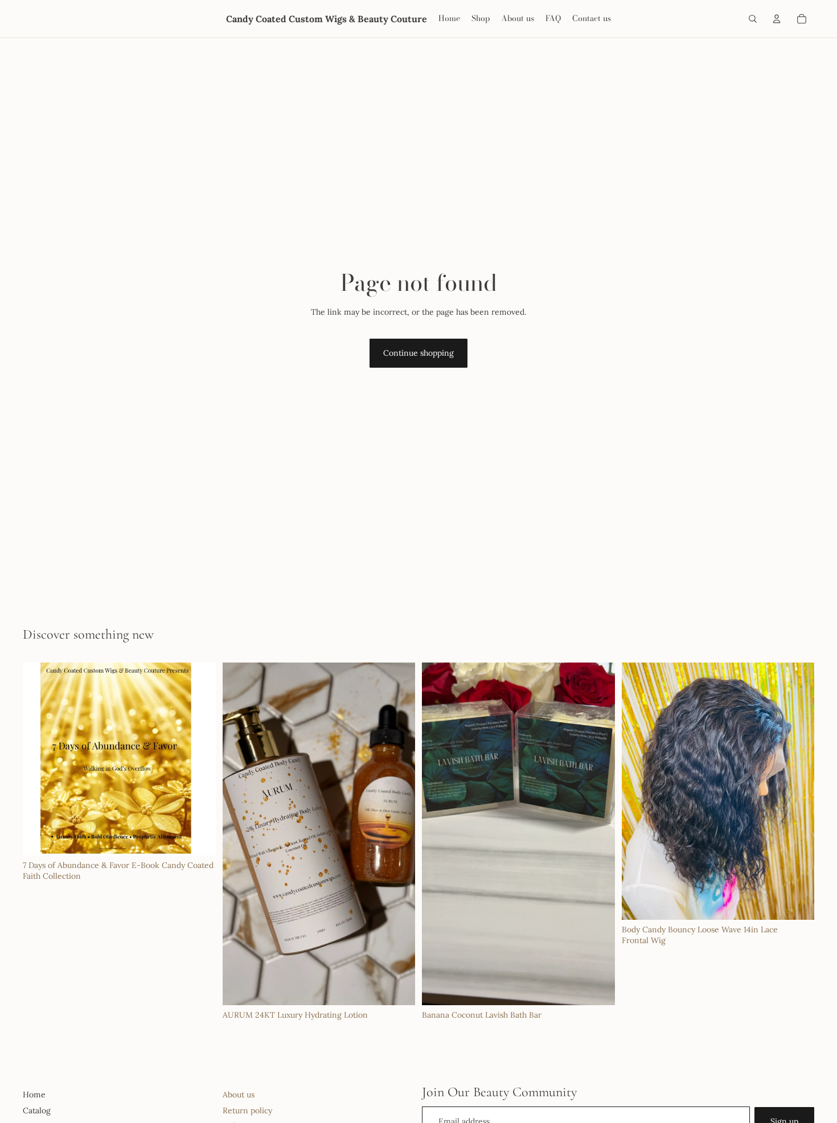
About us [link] (239, 1094)
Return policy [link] (247, 1110)
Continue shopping (418, 353)
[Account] (776, 18)
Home (34, 1094)
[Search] (752, 18)
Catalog (37, 1110)
